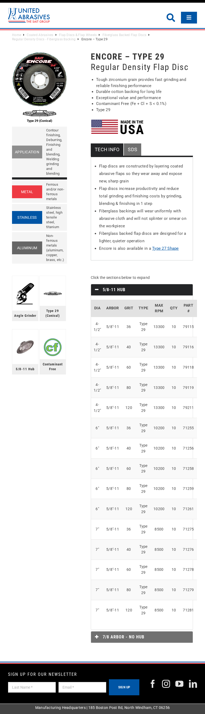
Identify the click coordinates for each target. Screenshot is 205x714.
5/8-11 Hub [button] (113, 289)
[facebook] (153, 684)
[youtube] (179, 684)
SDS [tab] (132, 149)
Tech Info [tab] (107, 149)
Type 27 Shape (165, 248)
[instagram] (166, 684)
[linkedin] (193, 684)
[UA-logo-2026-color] (29, 15)
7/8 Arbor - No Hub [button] (122, 636)
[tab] (142, 289)
